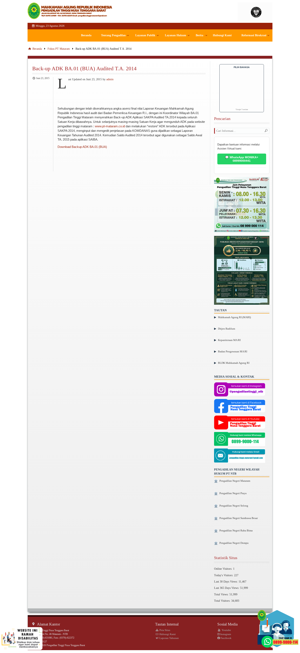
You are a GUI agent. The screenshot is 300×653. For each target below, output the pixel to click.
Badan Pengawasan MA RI (232, 351)
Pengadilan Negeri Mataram (234, 480)
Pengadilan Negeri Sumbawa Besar (238, 518)
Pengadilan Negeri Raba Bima (236, 530)
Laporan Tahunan (169, 638)
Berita (199, 35)
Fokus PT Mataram (59, 48)
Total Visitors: (222, 600)
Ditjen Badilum (226, 328)
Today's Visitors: (224, 575)
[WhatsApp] (239, 439)
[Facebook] (239, 406)
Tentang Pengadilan (113, 35)
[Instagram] (239, 389)
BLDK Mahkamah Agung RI (233, 362)
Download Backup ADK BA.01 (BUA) (82, 146)
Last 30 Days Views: (226, 581)
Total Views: (221, 594)
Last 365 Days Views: (227, 587)
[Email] (239, 456)
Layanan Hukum (175, 35)
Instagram (225, 634)
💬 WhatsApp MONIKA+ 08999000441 (241, 159)
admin (109, 79)
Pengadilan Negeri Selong (233, 505)
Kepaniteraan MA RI (229, 340)
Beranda (86, 35)
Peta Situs (164, 630)
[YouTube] (239, 423)
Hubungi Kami (222, 35)
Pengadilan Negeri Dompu (234, 543)
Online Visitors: (223, 568)
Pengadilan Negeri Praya (233, 493)
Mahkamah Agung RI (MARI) (234, 317)
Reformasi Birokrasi (253, 35)
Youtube (226, 630)
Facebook (225, 638)
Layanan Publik (145, 35)
